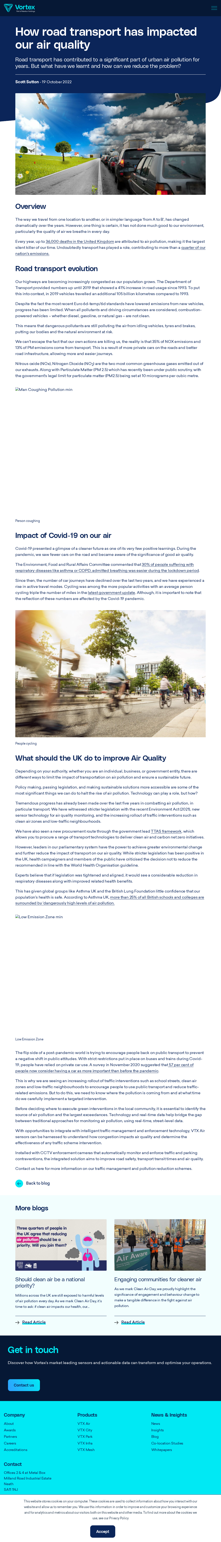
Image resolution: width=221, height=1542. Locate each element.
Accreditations (15, 1450)
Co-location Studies (167, 1443)
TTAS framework (166, 832)
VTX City (84, 1430)
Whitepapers (161, 1450)
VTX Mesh (86, 1450)
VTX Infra (84, 1443)
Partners (10, 1437)
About (9, 1424)
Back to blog (38, 1184)
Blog (155, 1437)
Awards (10, 1430)
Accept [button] (102, 1532)
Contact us (24, 1385)
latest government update (111, 593)
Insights (157, 1430)
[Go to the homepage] (19, 8)
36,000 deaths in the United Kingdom (80, 242)
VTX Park (85, 1437)
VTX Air (83, 1424)
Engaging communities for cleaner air (158, 1279)
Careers (10, 1443)
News (155, 1424)
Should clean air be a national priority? (50, 1283)
